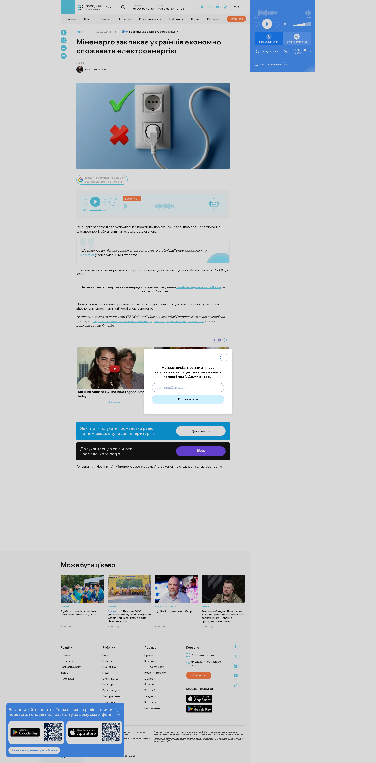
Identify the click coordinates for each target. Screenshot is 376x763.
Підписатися (188, 399)
